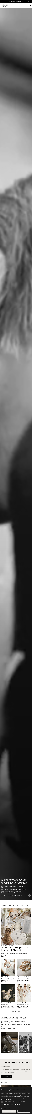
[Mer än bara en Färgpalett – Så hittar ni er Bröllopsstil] (16, 932)
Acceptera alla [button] (9, 1111)
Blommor (20, 905)
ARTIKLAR (4, 895)
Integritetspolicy (8, 1099)
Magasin (4, 1082)
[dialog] (16, 1100)
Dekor (27, 905)
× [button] (30, 1089)
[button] (25, 1056)
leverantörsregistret (8, 1028)
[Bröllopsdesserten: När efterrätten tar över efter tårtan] (24, 971)
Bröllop (11, 905)
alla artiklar (16, 1011)
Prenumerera (6, 1076)
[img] (4, 5)
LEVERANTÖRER (15, 895)
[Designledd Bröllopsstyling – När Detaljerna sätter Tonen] (8, 996)
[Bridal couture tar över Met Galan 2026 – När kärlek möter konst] (24, 996)
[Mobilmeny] (30, 5)
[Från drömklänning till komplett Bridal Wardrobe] (8, 971)
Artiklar (3, 905)
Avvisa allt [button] (24, 1111)
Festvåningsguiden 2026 (16, 1)
